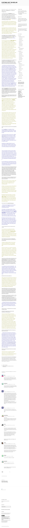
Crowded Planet (20, 90)
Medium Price (20, 75)
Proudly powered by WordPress (5, 526)
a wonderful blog (4, 259)
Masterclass (19, 61)
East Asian (20, 39)
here (5, 19)
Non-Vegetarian (21, 48)
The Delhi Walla (20, 92)
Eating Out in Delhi (9, 2)
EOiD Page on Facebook (21, 83)
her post (7, 263)
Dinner (19, 66)
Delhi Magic (19, 91)
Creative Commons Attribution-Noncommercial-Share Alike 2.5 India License (5, 519)
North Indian (20, 44)
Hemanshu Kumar (13, 9)
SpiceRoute (4, 366)
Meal (18, 62)
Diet (18, 47)
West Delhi (20, 59)
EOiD (1, 488)
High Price (20, 72)
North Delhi (20, 54)
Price (18, 71)
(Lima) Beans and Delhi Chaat (21, 96)
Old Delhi (20, 57)
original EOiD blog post (10, 203)
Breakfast (20, 63)
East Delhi (20, 53)
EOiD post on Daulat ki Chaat (5, 95)
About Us (19, 26)
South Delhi (20, 58)
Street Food (19, 76)
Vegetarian (20, 49)
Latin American (20, 40)
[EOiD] (3, 489)
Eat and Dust (19, 94)
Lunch (19, 67)
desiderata (5, 383)
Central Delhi (20, 52)
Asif (4, 375)
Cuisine (19, 35)
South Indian (20, 45)
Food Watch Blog (20, 95)
